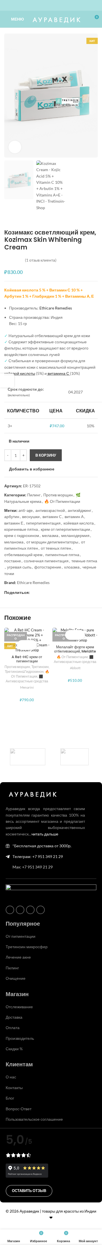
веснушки (31, 516)
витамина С (58, 373)
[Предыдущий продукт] (7, 219)
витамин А (74, 516)
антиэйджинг (79, 510)
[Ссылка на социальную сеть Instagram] (40, 5)
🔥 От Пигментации (62, 501)
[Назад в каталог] (14, 219)
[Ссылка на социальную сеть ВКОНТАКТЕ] (54, 5)
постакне (12, 560)
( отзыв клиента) (40, 260)
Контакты (14, 1087)
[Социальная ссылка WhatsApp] (47, 5)
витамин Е (13, 523)
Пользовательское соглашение (34, 1119)
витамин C (52, 516)
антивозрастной (50, 510)
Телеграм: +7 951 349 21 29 (37, 856)
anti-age (25, 510)
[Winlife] (27, 757)
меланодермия (75, 535)
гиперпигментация (43, 523)
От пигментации (20, 936)
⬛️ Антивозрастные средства (27, 678)
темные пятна (84, 560)
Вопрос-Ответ (18, 1108)
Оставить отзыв (29, 1190)
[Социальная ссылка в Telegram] (61, 5)
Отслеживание (19, 1006)
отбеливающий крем (23, 554)
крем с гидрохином (21, 535)
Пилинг (34, 494)
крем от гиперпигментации (65, 529)
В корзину (45, 455)
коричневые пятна (21, 529)
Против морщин (58, 494)
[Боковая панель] (7, 380)
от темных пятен (56, 548)
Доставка (14, 1017)
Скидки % (14, 1048)
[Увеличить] (14, 147)
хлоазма (72, 567)
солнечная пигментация (46, 560)
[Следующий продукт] (21, 219)
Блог (10, 1098)
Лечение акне (18, 957)
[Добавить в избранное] (32, 645)
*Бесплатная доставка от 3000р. (41, 845)
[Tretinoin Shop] (74, 757)
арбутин (11, 516)
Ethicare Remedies (55, 308)
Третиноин (40, 667)
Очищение (16, 978)
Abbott (75, 668)
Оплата (13, 1027)
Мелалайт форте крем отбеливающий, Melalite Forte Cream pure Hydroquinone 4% (75, 653)
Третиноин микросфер (27, 946)
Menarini (27, 687)
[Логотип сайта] (55, 18)
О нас (11, 1076)
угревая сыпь (19, 567)
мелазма (50, 535)
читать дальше (44, 834)
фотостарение (47, 567)
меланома (14, 541)
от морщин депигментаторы (52, 541)
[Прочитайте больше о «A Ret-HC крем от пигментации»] (22, 645)
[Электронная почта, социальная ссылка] (33, 592)
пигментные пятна (62, 554)
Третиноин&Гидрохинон (24, 671)
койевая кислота (78, 523)
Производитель (20, 1038)
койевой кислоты (19, 373)
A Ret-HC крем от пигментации (27, 659)
